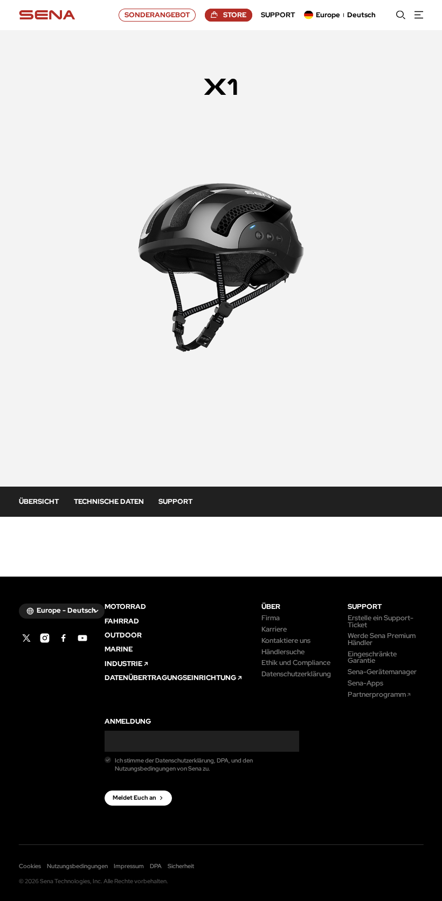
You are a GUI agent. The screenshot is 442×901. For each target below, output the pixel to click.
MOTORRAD (125, 607)
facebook (63, 638)
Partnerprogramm (377, 694)
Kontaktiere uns (285, 640)
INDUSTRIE (123, 664)
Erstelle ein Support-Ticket (380, 621)
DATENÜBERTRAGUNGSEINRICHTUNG (170, 678)
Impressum (129, 866)
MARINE (119, 649)
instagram (44, 638)
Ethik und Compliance (295, 663)
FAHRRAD (122, 621)
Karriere (274, 629)
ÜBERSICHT (39, 501)
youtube (82, 638)
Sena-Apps (365, 683)
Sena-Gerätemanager (382, 672)
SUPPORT (175, 501)
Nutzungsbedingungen (77, 866)
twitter (26, 638)
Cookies (30, 866)
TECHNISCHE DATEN (109, 501)
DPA (156, 866)
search (400, 14)
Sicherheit (181, 866)
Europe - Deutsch (66, 610)
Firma (270, 618)
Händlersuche (283, 652)
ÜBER (270, 607)
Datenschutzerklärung (296, 674)
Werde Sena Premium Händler (382, 639)
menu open (419, 14)
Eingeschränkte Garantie (372, 657)
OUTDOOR (123, 635)
